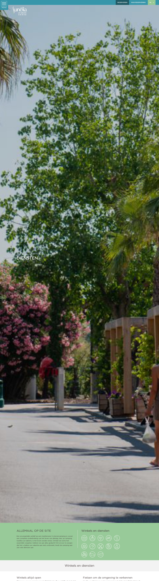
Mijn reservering (138, 2)
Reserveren (122, 2)
